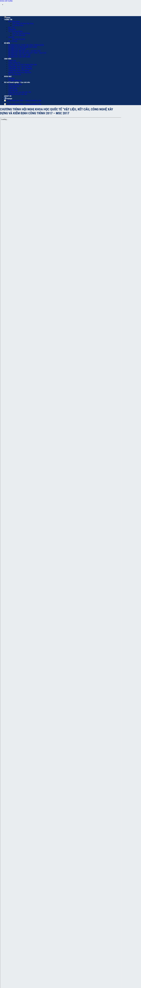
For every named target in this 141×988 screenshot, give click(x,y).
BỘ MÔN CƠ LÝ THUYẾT (17, 49)
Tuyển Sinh (12, 61)
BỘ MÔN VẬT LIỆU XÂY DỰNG (19, 57)
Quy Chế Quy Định (18, 39)
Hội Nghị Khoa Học (15, 80)
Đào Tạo (11, 27)
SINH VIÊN (7, 59)
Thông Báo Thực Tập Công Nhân (20, 67)
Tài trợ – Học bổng (15, 84)
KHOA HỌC (8, 76)
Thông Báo (12, 29)
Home (8, 18)
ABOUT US (7, 96)
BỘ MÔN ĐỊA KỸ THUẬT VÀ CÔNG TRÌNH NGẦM (26, 45)
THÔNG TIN (8, 20)
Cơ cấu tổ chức (17, 25)
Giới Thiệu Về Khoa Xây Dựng (22, 23)
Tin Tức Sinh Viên (18, 35)
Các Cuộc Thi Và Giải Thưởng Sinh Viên (22, 65)
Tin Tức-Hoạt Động (15, 31)
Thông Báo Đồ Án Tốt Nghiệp (18, 71)
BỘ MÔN (7, 43)
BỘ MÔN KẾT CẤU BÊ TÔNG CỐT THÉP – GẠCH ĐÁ (27, 53)
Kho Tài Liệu (12, 41)
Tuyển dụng (12, 88)
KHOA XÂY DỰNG (6, 1)
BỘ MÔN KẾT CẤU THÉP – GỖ (19, 55)
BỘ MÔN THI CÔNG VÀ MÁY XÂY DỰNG (22, 47)
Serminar (11, 78)
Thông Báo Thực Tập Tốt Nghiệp (20, 69)
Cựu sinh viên (13, 90)
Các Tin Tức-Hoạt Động (21, 33)
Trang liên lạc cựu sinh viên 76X (19, 92)
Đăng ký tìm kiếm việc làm (17, 94)
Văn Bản (11, 37)
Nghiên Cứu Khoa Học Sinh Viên (19, 73)
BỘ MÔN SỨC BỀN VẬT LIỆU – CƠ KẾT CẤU (24, 51)
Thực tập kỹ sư (13, 86)
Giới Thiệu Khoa (14, 22)
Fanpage (9, 99)
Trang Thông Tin (14, 63)
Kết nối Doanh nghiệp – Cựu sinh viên (17, 82)
